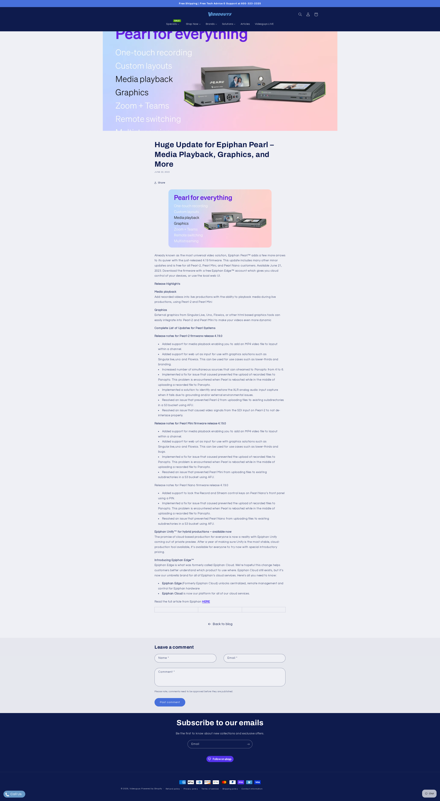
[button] (300, 14)
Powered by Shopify (151, 789)
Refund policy (173, 789)
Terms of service (210, 789)
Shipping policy (230, 789)
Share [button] (161, 182)
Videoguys (135, 789)
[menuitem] (173, 24)
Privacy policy (191, 789)
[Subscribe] (248, 744)
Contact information (251, 789)
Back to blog (223, 624)
